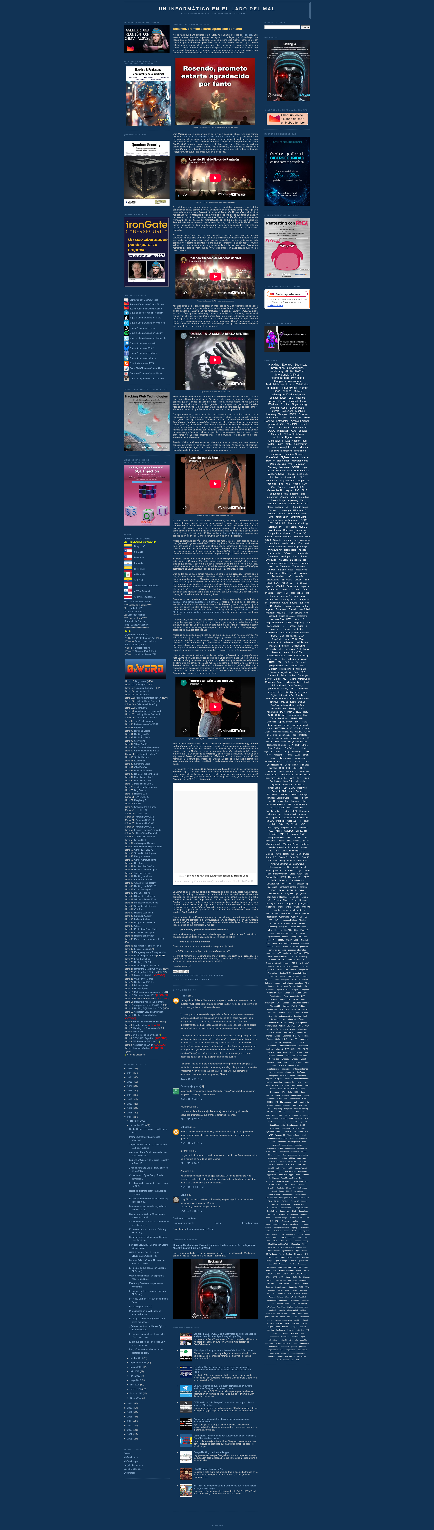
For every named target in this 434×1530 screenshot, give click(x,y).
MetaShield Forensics (300, 1003)
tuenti (293, 702)
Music (306, 854)
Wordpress (275, 530)
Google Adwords (301, 1208)
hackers (300, 397)
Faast (304, 556)
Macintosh (272, 1046)
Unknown (185, 1127)
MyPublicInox (301, 1251)
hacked (303, 549)
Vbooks (294, 824)
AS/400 (271, 1168)
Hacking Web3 (141, 734)
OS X (299, 778)
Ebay (303, 1092)
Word (292, 1138)
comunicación (302, 1013)
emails (282, 1317)
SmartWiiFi (271, 1284)
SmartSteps (274, 1128)
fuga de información (299, 632)
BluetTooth (298, 1181)
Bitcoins (294, 493)
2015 (130, 1117)
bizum (272, 1072)
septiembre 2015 (138, 1362)
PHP (281, 526)
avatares (305, 844)
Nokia (280, 1115)
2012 (130, 1412)
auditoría (278, 437)
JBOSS (278, 1042)
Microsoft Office (287, 698)
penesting (269, 1343)
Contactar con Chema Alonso (144, 300)
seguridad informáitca (297, 950)
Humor (303, 387)
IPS (276, 1102)
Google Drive (302, 993)
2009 (130, 1425)
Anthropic (287, 953)
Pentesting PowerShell (145, 929)
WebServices (293, 1065)
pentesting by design (284, 1343)
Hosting (282, 999)
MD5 (269, 1241)
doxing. (292, 1313)
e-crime (287, 540)
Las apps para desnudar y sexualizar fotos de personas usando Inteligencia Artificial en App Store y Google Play (225, 1335)
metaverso (301, 569)
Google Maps (272, 877)
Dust (276, 659)
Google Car (289, 993)
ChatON (271, 1188)
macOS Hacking (142, 893)
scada (269, 728)
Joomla (299, 695)
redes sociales (275, 520)
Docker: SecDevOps (144, 866)
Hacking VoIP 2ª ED (144, 982)
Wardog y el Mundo (143, 979)
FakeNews (281, 609)
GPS (277, 523)
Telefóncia (271, 1290)
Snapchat (297, 973)
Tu (295, 1132)
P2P (303, 672)
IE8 (289, 999)
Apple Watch (289, 986)
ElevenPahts (303, 818)
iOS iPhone (284, 1333)
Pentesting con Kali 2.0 (140, 1306)
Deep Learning (278, 463)
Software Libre (298, 516)
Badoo (301, 1178)
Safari (281, 824)
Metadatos (296, 417)
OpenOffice (303, 698)
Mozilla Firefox (286, 669)
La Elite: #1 (141, 810)
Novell (286, 900)
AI (286, 371)
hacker (292, 675)
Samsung (283, 880)
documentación (274, 642)
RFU (306, 1267)
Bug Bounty (140, 790)
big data (271, 447)
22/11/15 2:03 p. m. (192, 1099)
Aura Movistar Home (289, 1178)
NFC (301, 718)
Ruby (305, 712)
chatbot (277, 606)
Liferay (300, 1234)
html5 (293, 827)
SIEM (270, 1274)
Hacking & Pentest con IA (148, 698)
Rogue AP (271, 940)
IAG (301, 963)
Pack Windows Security (137, 624)
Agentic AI (286, 672)
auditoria (272, 1142)
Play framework (273, 1118)
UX (280, 943)
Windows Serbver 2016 (297, 1135)
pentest (274, 397)
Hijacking (284, 599)
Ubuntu (277, 540)
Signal (303, 1059)
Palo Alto (270, 1052)
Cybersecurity (292, 682)
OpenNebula (303, 1261)
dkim (269, 725)
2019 (130, 1099)
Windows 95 (303, 1009)
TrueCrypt (273, 976)
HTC (275, 1214)
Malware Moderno (143, 770)
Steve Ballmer (280, 1287)
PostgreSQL (304, 970)
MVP (284, 791)
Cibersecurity (301, 956)
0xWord (127, 1453)
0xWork (272, 1165)
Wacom (271, 1297)
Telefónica (302, 384)
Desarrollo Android (143, 975)
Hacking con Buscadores (145, 1028)
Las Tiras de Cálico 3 (146, 717)
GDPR (294, 718)
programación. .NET (275, 1350)
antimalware (291, 520)
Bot (286, 801)
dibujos (287, 606)
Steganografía (301, 903)
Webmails (301, 669)
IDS (294, 837)
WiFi (290, 463)
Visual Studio (283, 798)
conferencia (302, 553)
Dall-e (290, 1092)
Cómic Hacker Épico (144, 932)
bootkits (270, 946)
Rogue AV (293, 1122)
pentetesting (274, 1346)
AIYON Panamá (141, 591)
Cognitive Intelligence (280, 450)
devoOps (298, 1145)
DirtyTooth (283, 718)
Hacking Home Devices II (148, 701)
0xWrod (280, 1165)
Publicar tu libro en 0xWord (137, 538)
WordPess (271, 1307)
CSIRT (279, 1184)
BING (304, 490)
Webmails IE (272, 1300)
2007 (130, 1434)
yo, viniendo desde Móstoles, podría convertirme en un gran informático (215, 610)
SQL (287, 1009)
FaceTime (301, 960)
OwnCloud (283, 1264)
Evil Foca (304, 602)
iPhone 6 (288, 1079)
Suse (286, 1062)
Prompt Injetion (287, 1118)
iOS (282, 424)
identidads (285, 1336)
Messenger (279, 755)
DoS (288, 837)
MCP (302, 1042)
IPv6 (296, 490)
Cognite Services (283, 990)
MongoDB (296, 966)
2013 (130, 1408)
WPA (294, 1009)
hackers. (303, 1327)
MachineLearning (301, 1109)
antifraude (305, 943)
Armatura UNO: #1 (145, 827)
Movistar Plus (277, 619)
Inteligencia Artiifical (282, 1105)
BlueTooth (295, 559)
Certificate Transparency (277, 1029)
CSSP (292, 1184)
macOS (273, 646)
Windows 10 (299, 510)
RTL (306, 1052)
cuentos (269, 738)
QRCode (298, 1052)
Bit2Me (293, 602)
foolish (279, 738)
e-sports (285, 827)
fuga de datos (300, 507)
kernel (277, 751)
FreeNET (285, 1095)
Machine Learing (301, 1241)
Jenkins (268, 1231)
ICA (299, 877)
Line (268, 1109)
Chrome (294, 563)
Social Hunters (141, 757)
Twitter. (294, 1290)
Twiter (287, 1290)
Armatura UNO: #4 (145, 817)
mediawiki (283, 1340)
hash (305, 1016)
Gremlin (277, 900)
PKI (300, 821)
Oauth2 (298, 732)
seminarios (270, 953)
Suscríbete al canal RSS (142, 363)
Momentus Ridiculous (283, 732)
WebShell (302, 1297)
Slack (279, 1062)
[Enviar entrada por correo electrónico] (224, 975)
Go (269, 900)
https (290, 569)
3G (286, 692)
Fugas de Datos (287, 616)
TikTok (305, 721)
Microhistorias (141, 985)
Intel (296, 808)
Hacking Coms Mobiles (145, 1015)
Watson (280, 1297)
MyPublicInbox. (288, 1251)
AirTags (275, 1085)
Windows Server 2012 (145, 995)
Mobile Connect (296, 791)
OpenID (293, 1261)
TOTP (284, 626)
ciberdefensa (299, 910)
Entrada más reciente (183, 1223)
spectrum (288, 1356)
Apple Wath (271, 1175)
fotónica (297, 1016)
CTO (292, 956)
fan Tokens (286, 579)
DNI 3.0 (289, 1191)
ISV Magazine (285, 1102)
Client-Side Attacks (143, 879)
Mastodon (270, 841)
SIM (295, 768)
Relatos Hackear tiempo (146, 774)
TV (288, 824)
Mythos (285, 937)
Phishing (272, 467)
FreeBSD (274, 1204)
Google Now (284, 1211)
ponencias (285, 1346)
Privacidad (297, 377)
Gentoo (270, 1039)
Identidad (293, 401)
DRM (283, 1092)
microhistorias (274, 553)
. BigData (302, 1161)
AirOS (290, 1168)
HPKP (279, 1099)
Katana (286, 1231)
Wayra (291, 546)
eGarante (296, 980)
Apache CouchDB (275, 1171)
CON (304, 483)
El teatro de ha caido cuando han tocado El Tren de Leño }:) (219, 875)
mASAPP (294, 946)
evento (299, 774)
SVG (275, 1277)
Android (274, 407)
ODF (289, 622)
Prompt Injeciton (284, 1267)
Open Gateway (295, 685)
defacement (286, 913)
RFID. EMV (297, 1267)
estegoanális (290, 1148)
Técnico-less (278, 576)
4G (271, 851)
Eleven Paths (297, 407)
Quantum (273, 556)
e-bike (292, 1075)
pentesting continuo (289, 887)
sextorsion (303, 827)
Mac (282, 636)
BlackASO (291, 1026)
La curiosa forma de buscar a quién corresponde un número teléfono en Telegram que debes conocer (223, 1387)
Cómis (281, 1191)
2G (301, 917)
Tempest (270, 798)
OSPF (269, 1257)
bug (304, 440)
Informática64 (279, 685)
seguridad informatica (296, 1353)
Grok (286, 996)
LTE (296, 1042)
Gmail (292, 503)
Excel (284, 589)
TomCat (279, 1132)
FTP (289, 804)
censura (287, 910)
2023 (130, 1082)
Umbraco (281, 1294)
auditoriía (273, 1310)
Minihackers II (142, 691)
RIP (274, 1270)
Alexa (286, 652)
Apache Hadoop (290, 920)
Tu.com (292, 679)
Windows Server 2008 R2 (278, 1138)
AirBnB (282, 1026)
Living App (271, 559)
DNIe (283, 741)
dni (275, 1016)
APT (292, 583)
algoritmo (275, 784)
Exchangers (304, 1198)
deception (285, 980)
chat (303, 662)
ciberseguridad (280, 377)
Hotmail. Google (281, 1218)
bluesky (282, 1310)
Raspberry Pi (140, 800)
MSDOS (270, 821)
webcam (292, 659)
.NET (270, 523)
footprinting (298, 622)
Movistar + (293, 513)
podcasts (271, 503)
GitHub (277, 679)
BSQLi (280, 761)
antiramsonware (301, 1307)
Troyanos (285, 566)
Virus (281, 771)
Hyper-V (293, 1039)
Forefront (275, 791)
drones (286, 725)
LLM (291, 397)
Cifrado (270, 470)
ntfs (296, 1340)
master (304, 847)
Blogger (293, 708)
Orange (286, 1006)
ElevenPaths (289, 387)
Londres (291, 1237)
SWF (281, 1277)
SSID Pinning (301, 1274)
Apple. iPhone (294, 1175)
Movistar (300, 463)
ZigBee (290, 1307)
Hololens (269, 1218)
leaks (280, 801)
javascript (302, 546)
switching (299, 983)
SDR (281, 1009)
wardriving (284, 917)
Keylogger (303, 1105)
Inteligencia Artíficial (290, 1224)
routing (291, 1023)
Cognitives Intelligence (277, 897)
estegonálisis (292, 1317)
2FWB (273, 890)
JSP (307, 963)
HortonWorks (295, 1099)
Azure (285, 602)
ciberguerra (290, 549)
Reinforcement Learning (277, 1122)
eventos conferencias (283, 1320)
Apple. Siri (283, 1175)
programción (290, 1350)
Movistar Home (300, 460)
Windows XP (275, 549)
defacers (284, 1075)
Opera (306, 778)
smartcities (288, 870)
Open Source (278, 487)
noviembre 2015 (138, 1125)
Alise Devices (297, 1085)
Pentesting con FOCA (145, 955)
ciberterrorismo (275, 814)
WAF (303, 824)
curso (300, 626)
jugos (303, 1336)
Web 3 (293, 1297)
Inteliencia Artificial (273, 1224)
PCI (299, 1049)
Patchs (279, 970)
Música (206, 979)
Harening (303, 1214)
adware (298, 612)
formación (273, 387)
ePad (300, 1313)
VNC (307, 1132)
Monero (286, 966)
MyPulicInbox (271, 1254)
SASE (306, 1270)
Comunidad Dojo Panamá (145, 585)
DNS (299, 503)
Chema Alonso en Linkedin (142, 358)
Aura (293, 430)
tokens (296, 483)
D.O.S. (288, 761)
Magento (278, 930)
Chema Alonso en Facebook (143, 353)
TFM (307, 1062)
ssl (307, 593)
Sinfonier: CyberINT (144, 916)
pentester (298, 629)
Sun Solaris (290, 748)
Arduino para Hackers (144, 843)
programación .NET (278, 665)
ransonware (301, 1158)
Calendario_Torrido (276, 655)
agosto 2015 (136, 1367)
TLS (269, 860)
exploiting (293, 500)
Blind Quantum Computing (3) (208, 1469)
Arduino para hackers (145, 641)
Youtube (272, 483)
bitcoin (291, 473)
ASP (270, 920)
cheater (280, 1072)
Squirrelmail (285, 1128)
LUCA (271, 430)
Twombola (303, 1290)
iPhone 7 (305, 1151)
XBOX (294, 688)
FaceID (302, 923)
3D (285, 788)
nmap (268, 870)
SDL (283, 1125)
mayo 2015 (136, 1380)
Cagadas (270, 990)
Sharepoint (304, 811)
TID (291, 612)
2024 (130, 1077)
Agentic (270, 609)
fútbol (303, 867)
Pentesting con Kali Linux (146, 965)
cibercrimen (283, 460)
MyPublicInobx (302, 1112)
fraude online (288, 543)
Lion (299, 854)
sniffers (300, 705)
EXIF (296, 1092)
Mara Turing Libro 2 (143, 780)
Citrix (296, 556)
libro (302, 500)
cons (304, 513)
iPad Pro (294, 1333)
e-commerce (295, 715)
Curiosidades (193, 979)
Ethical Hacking (142, 648)
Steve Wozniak (294, 841)
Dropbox (270, 854)
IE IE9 (300, 487)
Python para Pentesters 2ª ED (149, 939)
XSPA (291, 884)
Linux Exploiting (142, 959)
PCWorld (288, 553)
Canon (302, 1089)
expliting (297, 1320)
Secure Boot (274, 1059)
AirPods (278, 920)
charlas (287, 391)
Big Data (138, 727)
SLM (294, 811)
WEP (271, 1135)
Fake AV (296, 1036)
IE (271, 1042)
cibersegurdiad (294, 1142)
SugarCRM (293, 1287)
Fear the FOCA (134, 608)
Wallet (296, 907)
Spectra (303, 414)
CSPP (297, 728)
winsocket (295, 1360)
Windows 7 (271, 480)
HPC (269, 1214)
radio (270, 573)
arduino (284, 702)
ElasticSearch (300, 1194)
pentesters (284, 646)
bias (284, 715)
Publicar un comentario (184, 1218)
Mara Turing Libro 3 (143, 777)
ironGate (295, 1336)
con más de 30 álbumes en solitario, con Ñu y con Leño (211, 136)
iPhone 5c (295, 1151)
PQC (288, 768)
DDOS (292, 788)
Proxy (279, 593)
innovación (276, 454)
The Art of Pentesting (144, 721)
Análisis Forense (142, 873)
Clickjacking (292, 834)
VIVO (286, 943)
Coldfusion (271, 993)
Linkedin (273, 669)
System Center (296, 1062)
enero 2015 (136, 1398)
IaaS (295, 1102)
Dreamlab (138, 557)
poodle (294, 1346)
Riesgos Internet (142, 856)
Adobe (279, 831)
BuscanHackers (281, 956)
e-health (304, 798)
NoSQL (294, 937)
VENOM (297, 1294)
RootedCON (272, 1009)
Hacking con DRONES (145, 886)
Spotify (284, 688)
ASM (277, 851)
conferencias (293, 381)
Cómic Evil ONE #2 (145, 836)
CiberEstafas (140, 767)
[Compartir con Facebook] (184, 971)
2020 (130, 1095)
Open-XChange (281, 1261)
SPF (297, 721)
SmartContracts (282, 536)
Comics (285, 404)
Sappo (290, 903)
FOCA (293, 414)
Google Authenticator (298, 741)
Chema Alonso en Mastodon (143, 343)
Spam (280, 443)
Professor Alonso (135, 611)
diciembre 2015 (138, 1121)
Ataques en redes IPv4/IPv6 (148, 1005)
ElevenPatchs (271, 1198)
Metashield (271, 698)
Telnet (280, 1290)
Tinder (280, 907)
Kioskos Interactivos (298, 927)
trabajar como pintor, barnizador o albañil (194, 602)
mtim (290, 1340)
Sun (275, 735)
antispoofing (302, 884)
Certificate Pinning (290, 851)
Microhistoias (289, 1112)
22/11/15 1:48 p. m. (192, 1079)
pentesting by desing (277, 950)
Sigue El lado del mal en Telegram (146, 312)
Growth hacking (281, 963)
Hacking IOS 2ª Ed (143, 962)
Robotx (299, 1270)
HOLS (284, 1039)
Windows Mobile (273, 844)
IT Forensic (138, 569)
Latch (283, 397)
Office (285, 573)
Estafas (303, 430)
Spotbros (269, 1287)
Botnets (274, 596)
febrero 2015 (136, 1393)
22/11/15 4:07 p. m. (192, 1119)
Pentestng (304, 1115)
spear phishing (297, 738)
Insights (295, 1221)
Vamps (282, 976)
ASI (278, 1168)
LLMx (282, 1234)
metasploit (283, 447)
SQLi (280, 662)
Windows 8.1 (292, 771)
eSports (269, 1079)
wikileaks (302, 659)
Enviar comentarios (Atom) (200, 1229)
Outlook (293, 794)
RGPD (268, 1270)
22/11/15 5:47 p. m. (192, 1143)
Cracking (303, 523)
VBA (289, 1294)
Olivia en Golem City (147, 704)
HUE (286, 1099)
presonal (302, 1346)
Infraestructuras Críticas (146, 902)
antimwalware (302, 1138)
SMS (271, 516)
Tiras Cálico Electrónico (147, 833)
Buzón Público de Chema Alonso (146, 308)
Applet (299, 986)
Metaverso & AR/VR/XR (146, 724)
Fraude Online (140, 1025)
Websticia (300, 781)
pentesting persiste (301, 1343)
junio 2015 (135, 1376)
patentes (277, 870)
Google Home (291, 765)
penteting (278, 1082)
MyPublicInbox (131, 1457)
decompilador (287, 1145)
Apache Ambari (301, 1168)
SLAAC (281, 903)
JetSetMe (277, 1231)
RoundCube (274, 1125)
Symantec (270, 1132)
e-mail (303, 424)
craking (303, 1310)
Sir (300, 1277)
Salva (183, 1195)
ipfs (279, 1155)
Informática (285, 1221)
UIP (268, 1294)
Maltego (286, 1003)
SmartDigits (292, 1280)
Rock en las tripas (232, 533)
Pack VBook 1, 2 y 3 (135, 644)
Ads (268, 818)
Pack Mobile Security (135, 621)
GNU (278, 854)
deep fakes (287, 784)
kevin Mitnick (290, 814)
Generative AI (274, 490)
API (299, 649)
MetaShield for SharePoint (278, 1244)
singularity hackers (275, 622)
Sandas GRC (285, 973)
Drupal (305, 897)
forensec (279, 1323)
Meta (292, 778)
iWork (285, 946)
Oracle (297, 533)
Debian (301, 702)
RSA (298, 712)
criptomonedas (289, 477)
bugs (304, 467)
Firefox (282, 503)
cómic (287, 639)
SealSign (303, 794)
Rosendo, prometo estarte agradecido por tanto (207, 29)
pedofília (303, 1340)
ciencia (269, 913)
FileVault (285, 1201)
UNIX (274, 943)
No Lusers (287, 410)
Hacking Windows (143, 876)
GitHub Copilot (285, 808)
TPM (307, 1287)
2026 (130, 1068)
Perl (286, 970)
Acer (283, 1168)
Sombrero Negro (142, 764)
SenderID (283, 857)
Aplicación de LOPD (143, 1045)
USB (277, 715)
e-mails (271, 692)
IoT (306, 503)
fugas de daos (274, 1327)
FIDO (270, 1201)
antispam (303, 688)
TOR (269, 606)
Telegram (272, 563)
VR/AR (297, 655)
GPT (288, 507)
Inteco (302, 1221)
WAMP (305, 1294)
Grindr (294, 1211)
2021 (130, 1090)
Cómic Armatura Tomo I (145, 860)
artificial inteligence (300, 1069)
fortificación (282, 516)
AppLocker (302, 1171)
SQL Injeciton (292, 1125)
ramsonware (302, 1350)
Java (277, 573)
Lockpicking (277, 1109)
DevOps (275, 705)
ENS (301, 708)
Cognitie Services (300, 1188)
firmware (270, 1323)
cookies (287, 867)
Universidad (272, 417)
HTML (272, 662)
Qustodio (298, 1118)
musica (269, 1082)
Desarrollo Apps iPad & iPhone (149, 1002)
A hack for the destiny (145, 883)
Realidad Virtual (273, 811)
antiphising (286, 1069)
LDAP (277, 583)
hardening (275, 394)
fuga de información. (300, 1323)
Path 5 (290, 712)
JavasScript (304, 1228)
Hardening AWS (142, 737)
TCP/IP (306, 841)
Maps (279, 966)
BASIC (282, 890)
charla (292, 626)
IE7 (299, 837)
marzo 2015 (136, 1389)
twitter (271, 443)
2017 (130, 1108)
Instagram (302, 616)
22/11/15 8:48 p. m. (192, 1163)
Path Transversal (291, 1115)
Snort (280, 1284)
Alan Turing (284, 1085)
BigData (285, 457)
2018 (130, 1104)
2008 (130, 1430)
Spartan (305, 1284)
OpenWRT (273, 1264)
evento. (270, 1320)
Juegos (288, 490)
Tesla (268, 943)
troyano (294, 665)
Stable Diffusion (297, 880)
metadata (291, 526)
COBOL (294, 1089)
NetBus (289, 1254)
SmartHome (292, 586)
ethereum (288, 642)
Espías (277, 1036)
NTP (287, 1049)
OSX (293, 1049)
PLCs (268, 857)
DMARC (281, 960)
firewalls (305, 980)
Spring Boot (140, 840)
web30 (294, 917)
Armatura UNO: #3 (145, 820)
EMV (280, 993)
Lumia (299, 1237)
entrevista (299, 784)
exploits (282, 569)
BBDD (306, 953)
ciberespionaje (277, 500)
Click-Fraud (302, 874)
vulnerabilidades (279, 708)
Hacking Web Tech (143, 912)
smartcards (289, 1082)
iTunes (302, 1333)
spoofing (301, 530)
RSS (283, 659)
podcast (279, 507)
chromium (289, 1072)
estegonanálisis (285, 1016)
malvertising (288, 983)
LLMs (285, 417)
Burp (280, 1089)
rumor (283, 1353)
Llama (294, 599)
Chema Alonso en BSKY (141, 348)
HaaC (286, 854)
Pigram (293, 970)
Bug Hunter (140, 681)
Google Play (274, 533)
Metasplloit (295, 1244)
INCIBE (270, 1102)
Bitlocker (302, 920)
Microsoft (276, 434)
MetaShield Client (291, 930)
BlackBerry (274, 893)
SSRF (296, 940)
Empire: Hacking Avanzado (147, 830)
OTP (291, 745)
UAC (289, 576)
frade (287, 1323)
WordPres (281, 1307)
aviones (291, 1013)
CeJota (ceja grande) (191, 1086)
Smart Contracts (275, 748)
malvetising (272, 1340)
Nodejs (305, 966)
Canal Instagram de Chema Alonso (147, 378)
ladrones (268, 983)
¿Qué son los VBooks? (136, 634)
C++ (306, 1181)
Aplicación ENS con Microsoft (148, 1012)
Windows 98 (294, 1300)
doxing (277, 725)
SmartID (305, 857)
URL (274, 1294)
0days (298, 870)
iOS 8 (275, 1333)
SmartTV (281, 546)
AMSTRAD (280, 728)
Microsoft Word (283, 933)
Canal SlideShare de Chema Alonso (147, 368)
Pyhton (302, 1006)
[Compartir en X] (181, 971)
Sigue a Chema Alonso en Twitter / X (148, 338)
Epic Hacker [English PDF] (147, 945)
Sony (305, 973)
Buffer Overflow (280, 874)
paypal (305, 913)
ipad (281, 483)
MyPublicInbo (301, 1247)
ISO (271, 1221)
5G (306, 917)
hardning (291, 1330)
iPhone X (271, 1155)
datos (296, 619)
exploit (291, 487)
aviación (281, 1013)
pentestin (304, 946)
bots (293, 593)
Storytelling (139, 741)
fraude (295, 457)
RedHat (286, 811)
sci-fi (286, 738)
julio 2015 (135, 1371)
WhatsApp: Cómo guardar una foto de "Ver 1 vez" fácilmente (223, 1350)
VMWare (282, 1065)
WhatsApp (283, 430)
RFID (302, 808)
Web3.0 (291, 976)
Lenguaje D (290, 1234)
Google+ (269, 963)
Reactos (271, 1056)
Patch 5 (293, 1264)
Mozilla (302, 933)
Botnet (283, 632)
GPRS (304, 520)
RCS (306, 1118)
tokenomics (272, 497)
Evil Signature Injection (288, 1198)
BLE (277, 741)
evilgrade (278, 1079)
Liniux (274, 1237)
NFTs (289, 619)
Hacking (273, 364)
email (295, 867)
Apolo (306, 1085)
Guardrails (294, 996)
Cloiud (288, 1188)
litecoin (277, 983)
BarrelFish (270, 1181)
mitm (294, 447)
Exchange (287, 1036)
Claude (298, 579)
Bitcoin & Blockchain (144, 896)
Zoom (276, 980)
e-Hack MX (138, 574)
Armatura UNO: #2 (145, 823)
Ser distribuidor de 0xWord (137, 601)
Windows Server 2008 (297, 860)
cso (276, 913)
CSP (286, 1184)
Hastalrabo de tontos (276, 745)
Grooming (273, 927)
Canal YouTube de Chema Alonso (146, 373)
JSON (295, 999)
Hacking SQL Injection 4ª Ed (148, 1008)
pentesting (276, 371)
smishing (271, 1356)
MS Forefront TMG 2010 (145, 1041)
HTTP (306, 559)
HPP (303, 996)
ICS (292, 854)
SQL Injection (292, 440)
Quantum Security (144, 688)
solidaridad (273, 1161)
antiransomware (285, 758)
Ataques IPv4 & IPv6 (145, 651)
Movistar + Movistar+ (286, 1247)
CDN (307, 1026)
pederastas (292, 1155)
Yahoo (280, 682)
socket (280, 1356)
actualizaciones (273, 1069)
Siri (297, 662)
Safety (288, 1277)
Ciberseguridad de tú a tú (146, 750)
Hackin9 (273, 999)
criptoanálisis (287, 705)
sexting (286, 751)
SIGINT (278, 1274)
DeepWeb (302, 788)
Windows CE (280, 1135)
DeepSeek (276, 639)
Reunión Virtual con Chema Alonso (147, 304)
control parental (286, 774)
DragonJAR (138, 546)
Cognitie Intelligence (300, 990)
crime (270, 1016)
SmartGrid (303, 1280)
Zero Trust (271, 1013)
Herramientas (301, 470)
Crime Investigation (143, 889)
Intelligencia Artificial (281, 1228)
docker (271, 569)
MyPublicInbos (274, 1251)
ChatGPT (292, 424)
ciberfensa (282, 1142)
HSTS (283, 877)
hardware (284, 467)
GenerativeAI (275, 440)
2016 (130, 1112)
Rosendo (247, 35)
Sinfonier (289, 662)
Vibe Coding (279, 860)
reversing (290, 649)
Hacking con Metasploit (145, 869)
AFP (307, 1082)
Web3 (288, 443)
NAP (268, 1115)
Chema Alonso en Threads (142, 328)
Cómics (272, 427)
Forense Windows (142, 1048)
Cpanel (293, 1029)
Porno (294, 900)
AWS (271, 831)
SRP (292, 1274)
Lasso (302, 999)
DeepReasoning (276, 837)
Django (269, 1036)
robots (300, 593)
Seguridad (272, 771)
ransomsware (273, 1023)
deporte (271, 847)
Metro (304, 1244)
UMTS (288, 907)
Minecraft (271, 1247)
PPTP (306, 877)
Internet (275, 410)
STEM (268, 1277)
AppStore (297, 953)
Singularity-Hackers (133, 1465)
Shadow (295, 1059)
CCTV (300, 1026)
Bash (270, 956)
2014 (130, 1403)
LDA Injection (304, 1231)
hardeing (270, 1330)
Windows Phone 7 (284, 1303)
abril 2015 (135, 1384)
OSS (276, 1257)
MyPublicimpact (132, 1461)
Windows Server (276, 473)
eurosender (304, 1317)
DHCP (271, 1032)
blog (303, 493)
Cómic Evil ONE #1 (143, 850)
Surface (296, 1128)
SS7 (293, 1056)
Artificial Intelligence (294, 394)
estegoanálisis (275, 788)
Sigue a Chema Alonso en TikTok (146, 318)
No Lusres (298, 1254)
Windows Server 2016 (145, 654)
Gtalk (277, 1039)
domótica (281, 847)
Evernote (269, 1095)
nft (303, 619)
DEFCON (298, 761)
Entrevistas (282, 420)
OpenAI (287, 533)
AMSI (268, 1085)
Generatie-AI (296, 1095)
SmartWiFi (273, 675)
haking (275, 1151)
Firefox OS (295, 1201)
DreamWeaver (287, 1194)
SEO (281, 649)
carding (277, 910)
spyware (303, 814)
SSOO (302, 1125)
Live (278, 1003)
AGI (287, 1165)
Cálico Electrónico (136, 614)
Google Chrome (276, 513)
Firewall (292, 609)
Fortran (304, 1201)
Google (278, 381)
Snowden (288, 1284)
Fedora (305, 1036)
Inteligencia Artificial (287, 374)
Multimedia (272, 794)
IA (291, 371)
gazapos (294, 1327)
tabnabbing (301, 1356)
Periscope (302, 1264)
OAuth (298, 755)
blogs (270, 507)
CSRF (306, 751)
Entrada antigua (250, 1223)
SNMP (289, 940)
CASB (271, 1184)
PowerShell (272, 457)
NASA (281, 1254)
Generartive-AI (298, 1204)
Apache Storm (290, 1171)
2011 (130, 1416)
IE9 (285, 778)
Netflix (289, 755)
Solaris (296, 1284)
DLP (303, 851)
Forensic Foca (300, 804)
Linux (303, 401)
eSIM (281, 1148)
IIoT (307, 1218)
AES (279, 953)
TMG (301, 1287)
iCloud (278, 946)
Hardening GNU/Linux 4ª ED (148, 969)
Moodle (294, 933)
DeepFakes (303, 480)
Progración (271, 1267)
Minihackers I (142, 694)
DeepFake (295, 897)
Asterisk (273, 1089)
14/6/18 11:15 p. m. (192, 1211)
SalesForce (302, 1056)
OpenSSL (291, 821)
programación (287, 480)
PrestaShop (272, 973)
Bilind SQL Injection (284, 1181)
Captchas (294, 692)
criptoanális (270, 1313)
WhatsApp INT (141, 744)
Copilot (287, 923)
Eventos (287, 364)
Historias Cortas (142, 731)
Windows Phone (291, 844)
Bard (296, 672)
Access (271, 986)
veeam (286, 1360)
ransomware (272, 632)
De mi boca (298, 1191)
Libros (290, 384)
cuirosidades (282, 1313)
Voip (301, 639)
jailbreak (272, 526)
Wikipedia (295, 943)
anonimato (275, 602)
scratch (303, 887)
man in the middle (301, 1079)
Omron (297, 1257)
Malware (298, 391)
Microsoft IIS (275, 1006)
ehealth (272, 801)
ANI (299, 1165)
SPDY (285, 1274)
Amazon (283, 559)
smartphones (302, 1023)
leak (307, 543)
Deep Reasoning (274, 765)
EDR (294, 923)
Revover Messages (286, 1270)
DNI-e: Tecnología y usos (145, 1035)
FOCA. (276, 1201)
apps (302, 596)
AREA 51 (137, 580)
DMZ (302, 834)
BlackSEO (296, 652)
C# (305, 986)
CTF (280, 923)
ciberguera (273, 1075)
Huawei (292, 1218)
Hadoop (292, 877)
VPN (294, 639)
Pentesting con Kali (145, 638)
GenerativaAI (272, 1208)
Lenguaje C (270, 1003)
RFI (274, 857)
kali (296, 540)
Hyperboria (303, 1039)
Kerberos (270, 966)
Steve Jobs (288, 781)
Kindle (294, 1231)
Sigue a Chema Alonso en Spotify (146, 333)
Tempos (282, 414)
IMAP (304, 1099)
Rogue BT (303, 1122)
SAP (287, 1056)
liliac (284, 1155)
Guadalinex (303, 1211)
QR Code (303, 937)
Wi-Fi (284, 884)
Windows (273, 404)
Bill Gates (299, 890)
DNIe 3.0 (291, 960)
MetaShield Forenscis (288, 1046)
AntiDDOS (289, 831)
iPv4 (300, 543)
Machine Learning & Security (148, 846)
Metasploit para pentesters (151, 992)
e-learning (302, 1075)
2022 (130, 1086)
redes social (274, 1353)
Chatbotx (280, 1188)
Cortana (272, 960)
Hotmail (305, 682)
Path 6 (294, 1006)
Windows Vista (284, 470)
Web (287, 1297)
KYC (294, 1105)
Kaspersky (287, 1042)
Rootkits (280, 841)
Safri (295, 1277)
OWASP (283, 794)
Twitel (283, 675)
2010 (130, 1421)
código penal (275, 1145)
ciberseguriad (292, 1310)
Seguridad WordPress (145, 906)
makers (287, 629)
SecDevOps (275, 781)
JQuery (294, 1228)
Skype (305, 745)
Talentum (302, 573)
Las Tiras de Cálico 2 (146, 754)
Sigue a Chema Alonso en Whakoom (147, 323)
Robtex (280, 1056)
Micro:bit (279, 1049)
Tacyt (293, 573)
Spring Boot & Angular (145, 853)
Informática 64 (286, 695)
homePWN (284, 1151)
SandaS (304, 940)
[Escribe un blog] (177, 971)
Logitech (282, 1237)
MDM (270, 930)
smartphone (272, 599)
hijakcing (300, 1330)
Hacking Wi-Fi (141, 793)
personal (273, 424)
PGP (282, 712)
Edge (279, 778)
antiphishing (285, 735)
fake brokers (302, 1148)
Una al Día (138, 1031)
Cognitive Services (294, 454)
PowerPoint (288, 1052)
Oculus (289, 1257)
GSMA (273, 808)
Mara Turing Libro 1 (143, 783)
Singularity (270, 1062)
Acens (279, 986)
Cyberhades (129, 1473)
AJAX (293, 1165)
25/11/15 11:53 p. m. (193, 1187)
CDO (301, 636)
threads (283, 1161)
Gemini (272, 510)
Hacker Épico (140, 988)
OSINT (137, 803)
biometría (298, 576)
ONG (281, 768)
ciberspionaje (275, 867)
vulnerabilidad (271, 1026)
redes (298, 437)
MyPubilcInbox (274, 937)
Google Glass (275, 996)
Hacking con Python (144, 935)
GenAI (281, 401)
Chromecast (274, 1092)
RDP (297, 745)
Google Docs (272, 1211)
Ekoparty (137, 563)
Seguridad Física (279, 493)
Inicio (218, 1223)
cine (306, 612)
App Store (276, 818)
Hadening (294, 1214)
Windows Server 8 (300, 1303)
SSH (270, 715)
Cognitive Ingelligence (295, 893)
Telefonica (270, 907)
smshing (299, 1082)
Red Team (139, 863)
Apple (284, 407)
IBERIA (301, 1218)
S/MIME (281, 940)
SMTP (273, 880)
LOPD (274, 636)
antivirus (274, 702)
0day (280, 692)
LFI (305, 837)
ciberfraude (300, 1072)
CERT (286, 1089)
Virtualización (273, 884)
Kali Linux (294, 589)
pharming (283, 1158)
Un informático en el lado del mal (217, 8)
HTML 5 (294, 963)
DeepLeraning (274, 1194)
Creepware (303, 1029)
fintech (305, 1320)
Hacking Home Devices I (147, 714)
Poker (278, 1052)
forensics (274, 672)
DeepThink (301, 1032)
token (285, 583)
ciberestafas (273, 579)
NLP (274, 1115)
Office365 (271, 721)
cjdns (304, 1142)
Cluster (137, 926)
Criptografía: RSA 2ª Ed (145, 972)
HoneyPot (283, 927)
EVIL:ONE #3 (142, 797)
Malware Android (142, 919)
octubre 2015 (136, 1358)
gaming (283, 563)
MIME (275, 1241)
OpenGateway (285, 721)
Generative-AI (299, 427)
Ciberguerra (141, 708)
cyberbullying (273, 827)
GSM (302, 665)
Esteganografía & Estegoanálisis (150, 952)
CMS (282, 834)
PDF (286, 593)
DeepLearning (298, 646)
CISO (289, 728)
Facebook (284, 427)
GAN (269, 755)
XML (298, 976)
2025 (130, 1073)
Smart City (294, 857)
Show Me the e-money (145, 807)
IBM (290, 655)
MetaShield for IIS (274, 1112)
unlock (278, 1360)
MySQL (303, 526)
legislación (291, 636)
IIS (283, 523)
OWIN (282, 1257)
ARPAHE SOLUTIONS (144, 597)
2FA (302, 477)
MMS (282, 1241)
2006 (130, 1438)
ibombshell (293, 847)
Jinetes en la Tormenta (145, 787)
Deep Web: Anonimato (145, 922)
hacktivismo (302, 642)
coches (294, 798)
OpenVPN (270, 970)
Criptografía (300, 443)
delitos (297, 913)
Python (289, 437)
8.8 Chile (137, 552)
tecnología (296, 751)
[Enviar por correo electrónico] (174, 971)
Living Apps (285, 510)
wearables (292, 1161)
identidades (274, 1336)
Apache (284, 497)
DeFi (307, 761)
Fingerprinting (299, 404)
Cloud (271, 546)
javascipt (275, 1019)
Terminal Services (289, 596)
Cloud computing (300, 497)
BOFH (290, 890)
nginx (283, 1019)
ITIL (276, 1221)
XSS (288, 483)
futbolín (285, 1327)
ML (284, 679)
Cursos (276, 391)
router (283, 1023)
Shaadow (285, 1059)
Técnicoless (298, 566)
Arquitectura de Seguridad (148, 711)
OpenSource (273, 688)
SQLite (302, 768)
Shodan (292, 523)
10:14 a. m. (218, 975)
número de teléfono (295, 1019)
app (295, 735)
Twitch (300, 1132)
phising (292, 1158)
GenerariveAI (285, 1204)
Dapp (278, 1032)
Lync (306, 1237)
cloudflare (274, 543)
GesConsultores (286, 1208)
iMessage (272, 887)
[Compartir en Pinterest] (187, 971)
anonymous (298, 864)
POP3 (305, 1049)
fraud (268, 1151)
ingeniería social (300, 725)
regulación (272, 917)
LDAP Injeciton (271, 1234)
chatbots (303, 735)
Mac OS (289, 1241)
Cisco (292, 874)
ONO (307, 1254)
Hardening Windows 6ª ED (146, 1021)
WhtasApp (283, 1300)
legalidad (272, 616)
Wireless (298, 536)
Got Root (138, 909)
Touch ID (287, 1132)
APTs (307, 983)
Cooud (274, 1191)
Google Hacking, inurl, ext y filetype (211, 1452)
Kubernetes (139, 760)
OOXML (280, 586)
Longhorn (288, 1109)
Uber (274, 1065)
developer (285, 556)
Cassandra (301, 1184)
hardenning (280, 1330)
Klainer (184, 995)
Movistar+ (282, 612)
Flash (277, 1095)
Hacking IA (140, 684)
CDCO (273, 923)
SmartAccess (280, 1280)
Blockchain (300, 450)
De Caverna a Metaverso (146, 747)
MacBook (280, 821)
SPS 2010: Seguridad (143, 1038)
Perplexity (271, 649)
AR (304, 1165)
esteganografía (300, 606)
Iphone (272, 401)
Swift (303, 1128)
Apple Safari (289, 818)
